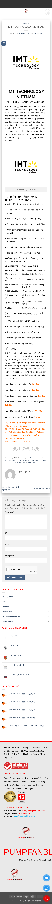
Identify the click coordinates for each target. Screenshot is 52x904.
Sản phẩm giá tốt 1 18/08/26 (22, 702)
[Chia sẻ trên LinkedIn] (37, 449)
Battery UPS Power (10, 597)
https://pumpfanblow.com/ (23, 816)
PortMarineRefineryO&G (11, 616)
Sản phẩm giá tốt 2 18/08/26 (22, 694)
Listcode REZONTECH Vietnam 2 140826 (28, 726)
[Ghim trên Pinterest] (33, 449)
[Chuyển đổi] (48, 596)
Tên (7, 533)
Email (8, 544)
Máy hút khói (7, 611)
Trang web (9, 556)
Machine (6, 607)
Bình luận (9, 512)
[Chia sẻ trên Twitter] (24, 449)
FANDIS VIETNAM (42, 488)
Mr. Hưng (38, 33)
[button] (3, 12)
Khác (5, 602)
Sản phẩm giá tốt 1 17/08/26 (22, 718)
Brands (26, 23)
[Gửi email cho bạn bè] (28, 449)
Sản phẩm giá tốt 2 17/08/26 (22, 710)
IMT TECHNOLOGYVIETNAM (25, 463)
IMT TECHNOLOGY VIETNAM (35, 460)
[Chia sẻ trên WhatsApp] (15, 449)
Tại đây (35, 384)
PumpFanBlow (28, 423)
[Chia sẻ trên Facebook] (19, 449)
